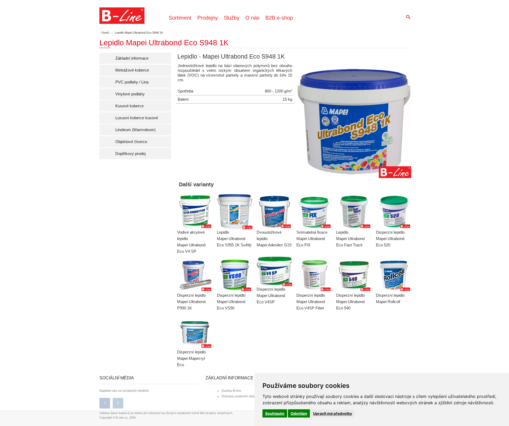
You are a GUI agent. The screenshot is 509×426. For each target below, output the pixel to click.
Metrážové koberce (132, 70)
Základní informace (131, 58)
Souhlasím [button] (274, 413)
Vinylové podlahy (130, 94)
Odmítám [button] (299, 413)
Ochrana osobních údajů (239, 396)
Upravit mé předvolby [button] (332, 413)
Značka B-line (231, 391)
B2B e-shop (279, 18)
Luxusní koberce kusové (136, 118)
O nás (252, 18)
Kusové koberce (129, 106)
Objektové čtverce (131, 141)
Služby (231, 18)
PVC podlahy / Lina (131, 82)
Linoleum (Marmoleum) (135, 129)
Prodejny (207, 18)
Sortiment (180, 18)
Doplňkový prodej (130, 153)
